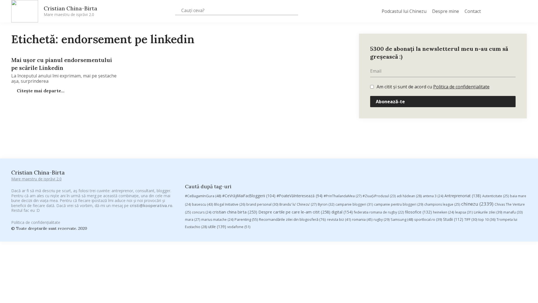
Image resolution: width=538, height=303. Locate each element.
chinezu (477, 204)
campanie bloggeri (354, 204)
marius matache (217, 219)
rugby (381, 219)
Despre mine (445, 11)
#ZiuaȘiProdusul (379, 196)
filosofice (418, 212)
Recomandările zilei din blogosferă (292, 219)
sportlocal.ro (428, 219)
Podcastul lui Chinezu (404, 11)
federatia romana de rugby (379, 212)
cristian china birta (234, 212)
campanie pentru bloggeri (398, 204)
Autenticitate (495, 196)
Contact (473, 11)
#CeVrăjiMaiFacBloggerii (248, 195)
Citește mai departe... (40, 90)
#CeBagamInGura (203, 195)
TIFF (470, 219)
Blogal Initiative (229, 204)
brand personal (262, 204)
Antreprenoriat (462, 195)
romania (362, 219)
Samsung (402, 219)
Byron (326, 204)
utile (217, 226)
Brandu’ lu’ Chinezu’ (298, 204)
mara (192, 219)
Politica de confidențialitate (461, 87)
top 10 (486, 219)
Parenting (246, 219)
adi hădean (409, 196)
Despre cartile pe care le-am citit (294, 212)
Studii (453, 219)
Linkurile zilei (488, 212)
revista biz (339, 219)
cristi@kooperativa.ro (151, 205)
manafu (513, 212)
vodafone (238, 226)
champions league (442, 204)
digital (342, 212)
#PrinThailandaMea (342, 196)
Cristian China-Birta (70, 11)
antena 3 (433, 196)
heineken (443, 212)
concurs (201, 212)
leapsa (464, 212)
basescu (202, 204)
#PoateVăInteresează (300, 195)
